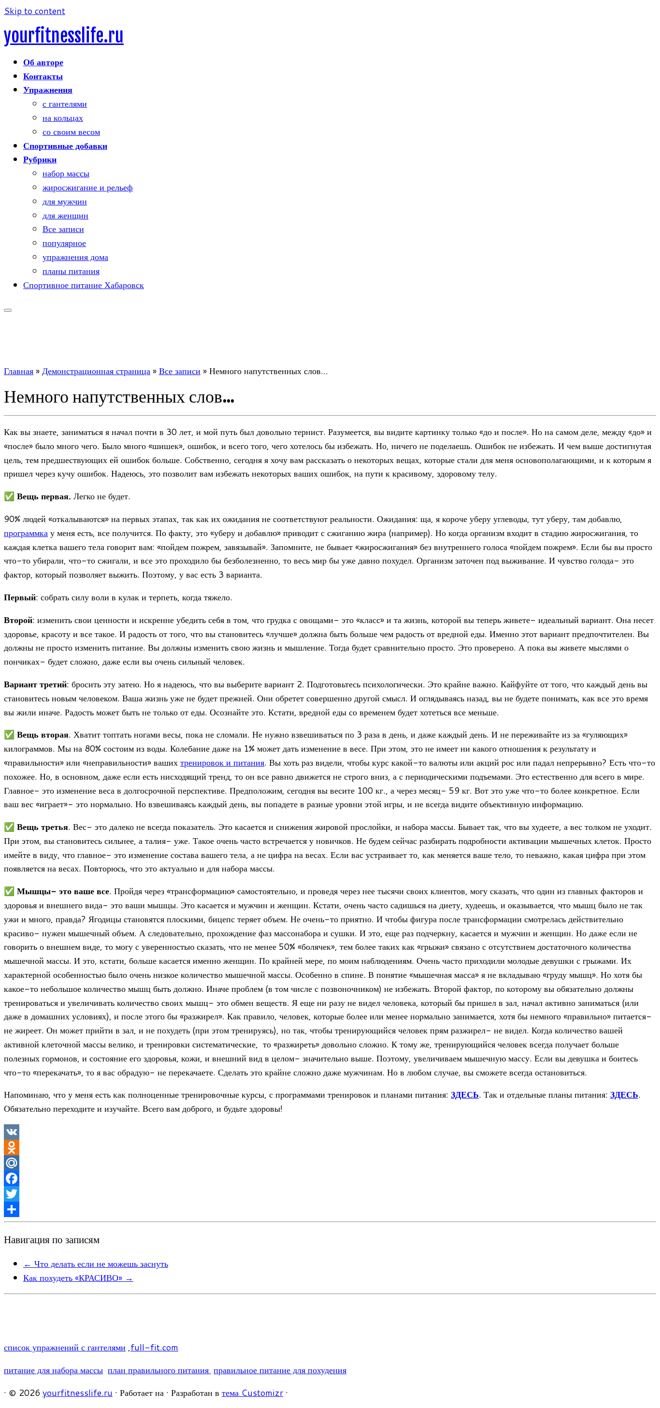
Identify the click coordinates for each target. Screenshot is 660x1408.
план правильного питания (159, 1370)
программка (26, 532)
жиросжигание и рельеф (88, 187)
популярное (64, 242)
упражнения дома (75, 256)
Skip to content (34, 10)
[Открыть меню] (8, 310)
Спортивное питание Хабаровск (83, 284)
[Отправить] (330, 1209)
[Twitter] (330, 1194)
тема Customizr (252, 1392)
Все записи (63, 228)
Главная (18, 370)
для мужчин (65, 201)
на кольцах (63, 117)
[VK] (330, 1132)
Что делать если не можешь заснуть (95, 1263)
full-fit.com (154, 1347)
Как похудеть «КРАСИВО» (78, 1277)
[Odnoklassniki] (330, 1147)
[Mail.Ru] (330, 1163)
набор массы (66, 173)
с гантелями (65, 103)
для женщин (65, 215)
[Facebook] (330, 1178)
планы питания (71, 270)
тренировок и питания (222, 762)
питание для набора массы (53, 1370)
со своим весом (71, 131)
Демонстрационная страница (96, 370)
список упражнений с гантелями (65, 1347)
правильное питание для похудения (280, 1370)
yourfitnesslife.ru (64, 36)
